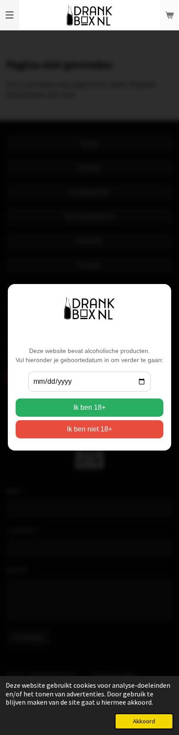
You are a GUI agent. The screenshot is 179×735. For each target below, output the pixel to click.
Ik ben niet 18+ (89, 429)
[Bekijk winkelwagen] (169, 15)
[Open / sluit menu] (9, 15)
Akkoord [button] (144, 721)
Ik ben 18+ (89, 408)
